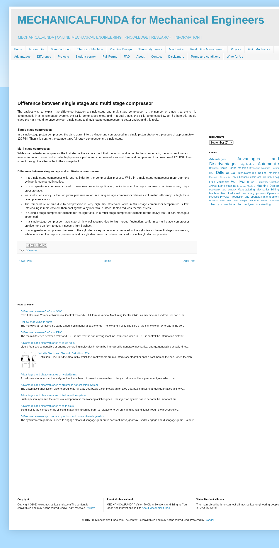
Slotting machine (269, 200)
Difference (44, 56)
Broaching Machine (259, 168)
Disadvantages (247, 173)
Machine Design (121, 49)
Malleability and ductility (222, 189)
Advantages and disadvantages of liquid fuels (48, 342)
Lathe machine (227, 185)
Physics (236, 49)
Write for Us (235, 56)
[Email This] (28, 245)
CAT (211, 173)
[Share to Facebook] (40, 245)
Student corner (85, 56)
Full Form (240, 181)
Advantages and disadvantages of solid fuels (47, 406)
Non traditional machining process (243, 193)
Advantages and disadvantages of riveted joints (49, 374)
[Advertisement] (96, 83)
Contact (156, 56)
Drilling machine (268, 173)
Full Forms (109, 56)
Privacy (90, 508)
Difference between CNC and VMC (41, 311)
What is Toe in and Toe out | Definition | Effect (65, 353)
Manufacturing (61, 49)
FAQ (127, 56)
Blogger (209, 520)
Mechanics (176, 49)
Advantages (22, 56)
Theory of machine (222, 204)
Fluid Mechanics (259, 49)
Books (223, 168)
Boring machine (238, 168)
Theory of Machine (90, 49)
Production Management (207, 49)
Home (18, 49)
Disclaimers (176, 56)
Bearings (214, 168)
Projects (63, 56)
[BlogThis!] (32, 245)
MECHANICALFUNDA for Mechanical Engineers (140, 20)
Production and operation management (255, 196)
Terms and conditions (205, 56)
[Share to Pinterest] (45, 245)
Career (275, 168)
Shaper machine (249, 200)
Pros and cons (229, 200)
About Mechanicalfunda (156, 508)
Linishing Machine (246, 186)
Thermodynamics (150, 49)
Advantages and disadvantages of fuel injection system (53, 395)
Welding (266, 204)
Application (248, 164)
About (140, 56)
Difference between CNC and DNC (41, 332)
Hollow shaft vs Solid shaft (36, 322)
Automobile (36, 49)
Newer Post (25, 260)
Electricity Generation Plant (223, 177)
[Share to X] (36, 245)
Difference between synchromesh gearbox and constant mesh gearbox (62, 416)
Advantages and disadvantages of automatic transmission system (59, 385)
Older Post (189, 260)
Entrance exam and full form (255, 177)
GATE (254, 182)
